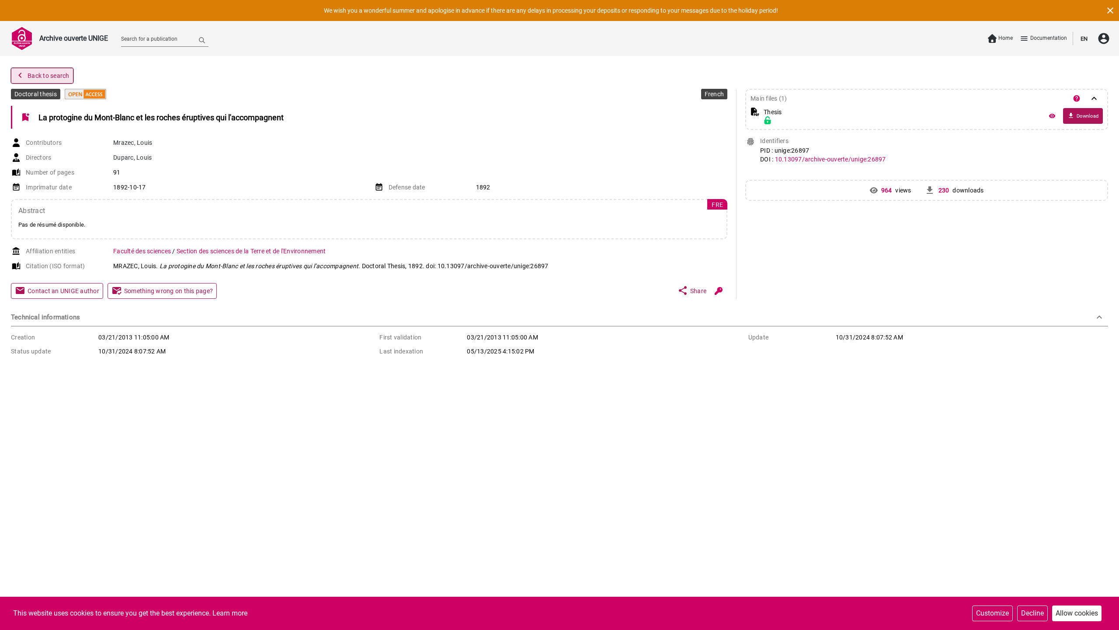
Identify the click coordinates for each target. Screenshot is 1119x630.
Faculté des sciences (142, 251)
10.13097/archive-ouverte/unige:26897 (830, 159)
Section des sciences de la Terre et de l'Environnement (251, 251)
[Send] (202, 39)
